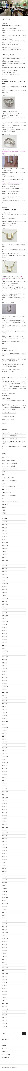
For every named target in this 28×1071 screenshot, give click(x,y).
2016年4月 (4, 709)
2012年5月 (4, 847)
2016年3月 (4, 712)
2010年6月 (4, 915)
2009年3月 (4, 959)
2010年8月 (4, 909)
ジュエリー (5, 483)
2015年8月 (4, 733)
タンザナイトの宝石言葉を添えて (10, 436)
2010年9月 (4, 906)
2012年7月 (4, 841)
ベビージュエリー (6, 492)
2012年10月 (5, 833)
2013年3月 (4, 818)
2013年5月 (4, 812)
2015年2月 (4, 750)
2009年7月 (4, 947)
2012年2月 (4, 856)
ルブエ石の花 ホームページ (9, 412)
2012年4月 (4, 850)
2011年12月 (5, 862)
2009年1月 (4, 965)
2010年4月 (4, 921)
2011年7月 (4, 877)
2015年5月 (4, 742)
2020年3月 (4, 589)
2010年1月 (4, 929)
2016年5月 (4, 706)
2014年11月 (5, 759)
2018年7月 (4, 630)
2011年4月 (4, 885)
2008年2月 (4, 997)
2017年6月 (4, 668)
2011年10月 (5, 868)
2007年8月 (4, 1015)
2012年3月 (4, 853)
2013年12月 (5, 792)
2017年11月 (5, 654)
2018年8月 (4, 627)
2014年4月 (4, 780)
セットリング (5, 489)
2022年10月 (5, 545)
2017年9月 (4, 659)
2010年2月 (4, 926)
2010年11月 (5, 900)
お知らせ (4, 474)
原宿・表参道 (5, 504)
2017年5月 (4, 671)
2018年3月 (4, 642)
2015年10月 (5, 727)
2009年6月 (4, 950)
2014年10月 (5, 762)
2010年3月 (4, 924)
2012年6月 (4, 844)
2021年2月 (4, 574)
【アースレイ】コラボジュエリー (10, 469)
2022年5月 (4, 551)
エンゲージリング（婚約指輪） (9, 480)
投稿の (5, 1051)
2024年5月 (4, 524)
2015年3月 (4, 748)
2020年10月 (5, 583)
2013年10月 (5, 797)
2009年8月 (4, 944)
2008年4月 (4, 991)
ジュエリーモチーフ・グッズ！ (9, 486)
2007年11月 (5, 1006)
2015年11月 (5, 724)
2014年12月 (5, 756)
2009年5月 (4, 953)
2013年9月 (4, 800)
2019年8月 (4, 607)
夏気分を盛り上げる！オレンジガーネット (12, 438)
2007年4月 (4, 1026)
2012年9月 (4, 835)
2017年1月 (4, 683)
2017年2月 (4, 680)
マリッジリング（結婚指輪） (9, 495)
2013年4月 (4, 815)
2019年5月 (4, 610)
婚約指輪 (4, 507)
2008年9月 (4, 976)
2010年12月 (5, 897)
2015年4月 (4, 745)
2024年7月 (4, 522)
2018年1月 (4, 648)
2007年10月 (5, 1009)
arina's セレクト (6, 457)
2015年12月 (5, 721)
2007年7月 (4, 1017)
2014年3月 (4, 783)
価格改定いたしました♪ (9, 350)
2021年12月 (5, 560)
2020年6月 (4, 586)
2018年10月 (5, 621)
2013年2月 (4, 821)
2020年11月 (5, 580)
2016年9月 (4, 695)
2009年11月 (5, 935)
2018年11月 (5, 618)
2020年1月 (4, 595)
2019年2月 (4, 613)
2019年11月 (5, 601)
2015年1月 (4, 753)
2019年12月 (5, 598)
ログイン (4, 1048)
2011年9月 (4, 871)
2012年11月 (5, 830)
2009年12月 (5, 932)
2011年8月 (4, 874)
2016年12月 (5, 686)
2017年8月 (4, 662)
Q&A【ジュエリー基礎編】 (8, 466)
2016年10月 (5, 692)
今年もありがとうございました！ (13, 25)
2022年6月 (4, 548)
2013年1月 (4, 824)
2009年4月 (4, 956)
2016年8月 (4, 698)
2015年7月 (4, 736)
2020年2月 (4, 592)
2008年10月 (5, 973)
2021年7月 (4, 566)
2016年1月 (4, 718)
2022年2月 (4, 557)
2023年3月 (4, 536)
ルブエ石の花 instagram (8, 419)
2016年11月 (5, 689)
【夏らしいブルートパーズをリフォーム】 (12, 433)
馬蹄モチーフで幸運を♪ (9, 209)
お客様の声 (5, 472)
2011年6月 (4, 880)
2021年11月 (5, 563)
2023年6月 (4, 530)
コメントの (6, 1054)
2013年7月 (4, 806)
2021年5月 (4, 571)
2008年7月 (4, 982)
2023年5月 (4, 533)
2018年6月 (4, 633)
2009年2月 (4, 962)
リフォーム (5, 498)
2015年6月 (4, 739)
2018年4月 (4, 639)
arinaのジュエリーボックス (8, 460)
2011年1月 (4, 894)
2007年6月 (4, 1020)
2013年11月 (5, 794)
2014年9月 (4, 765)
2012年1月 (4, 859)
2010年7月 (4, 912)
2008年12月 (5, 968)
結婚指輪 (4, 513)
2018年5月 (4, 636)
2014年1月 (4, 789)
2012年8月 (4, 838)
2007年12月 (5, 1003)
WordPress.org (5, 1057)
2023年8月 (4, 527)
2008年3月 (4, 994)
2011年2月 (4, 891)
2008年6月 (4, 985)
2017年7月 (4, 665)
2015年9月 (4, 730)
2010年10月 (5, 903)
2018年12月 (5, 615)
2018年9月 (4, 624)
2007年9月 (4, 1012)
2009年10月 (5, 938)
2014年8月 (4, 768)
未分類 (3, 510)
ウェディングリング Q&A (8, 477)
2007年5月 (4, 1023)
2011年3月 (4, 888)
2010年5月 (4, 918)
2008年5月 (4, 988)
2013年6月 (4, 809)
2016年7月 (4, 701)
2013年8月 (4, 803)
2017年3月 (4, 677)
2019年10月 (5, 604)
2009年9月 (4, 941)
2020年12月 (5, 577)
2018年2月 (4, 645)
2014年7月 (4, 771)
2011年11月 (4, 865)
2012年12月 (5, 827)
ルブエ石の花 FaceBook (8, 416)
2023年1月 (4, 539)
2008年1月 (4, 1000)
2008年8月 (4, 979)
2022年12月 (5, 542)
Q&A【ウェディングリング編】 (9, 463)
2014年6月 (4, 774)
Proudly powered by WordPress (9, 1067)
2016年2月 (4, 715)
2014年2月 (4, 786)
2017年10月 (5, 657)
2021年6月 (4, 568)
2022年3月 (4, 554)
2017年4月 (4, 674)
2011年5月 (4, 882)
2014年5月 (4, 777)
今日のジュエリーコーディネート (10, 501)
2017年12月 (5, 651)
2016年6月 (4, 703)
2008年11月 (5, 970)
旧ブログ (4, 423)
